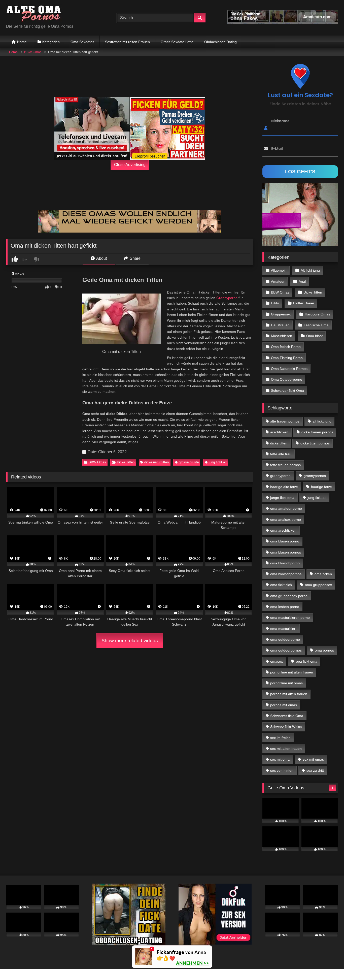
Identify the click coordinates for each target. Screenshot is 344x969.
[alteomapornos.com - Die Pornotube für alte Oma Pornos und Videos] (34, 13)
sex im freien (280, 738)
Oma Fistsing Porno (287, 358)
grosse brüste (189, 462)
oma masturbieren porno (290, 618)
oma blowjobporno (285, 563)
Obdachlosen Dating (220, 42)
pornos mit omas (283, 705)
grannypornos (315, 476)
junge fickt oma (282, 498)
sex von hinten (281, 770)
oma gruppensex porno (288, 596)
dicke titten (278, 443)
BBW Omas (33, 52)
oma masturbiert (283, 629)
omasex (276, 661)
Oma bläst (314, 336)
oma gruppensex (318, 585)
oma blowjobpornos (285, 574)
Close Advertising (130, 165)
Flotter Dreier (303, 303)
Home (22, 42)
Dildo (275, 303)
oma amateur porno (286, 508)
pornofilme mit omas (286, 683)
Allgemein (279, 270)
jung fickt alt (218, 462)
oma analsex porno (285, 520)
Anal (302, 281)
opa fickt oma (306, 661)
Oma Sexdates (82, 42)
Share (135, 258)
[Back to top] (328, 954)
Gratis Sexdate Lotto (177, 42)
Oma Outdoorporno (286, 379)
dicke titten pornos (315, 443)
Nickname (280, 120)
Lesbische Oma (316, 325)
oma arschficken (283, 530)
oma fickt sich (281, 585)
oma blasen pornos (285, 552)
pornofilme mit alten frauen (291, 672)
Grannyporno (226, 298)
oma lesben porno (284, 607)
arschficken (279, 432)
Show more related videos (129, 640)
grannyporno (280, 476)
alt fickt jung (322, 421)
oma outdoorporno (285, 639)
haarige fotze (321, 487)
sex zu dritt (315, 770)
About (101, 258)
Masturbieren (281, 336)
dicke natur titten (156, 462)
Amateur (278, 281)
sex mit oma (280, 759)
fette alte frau (280, 454)
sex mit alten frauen (286, 749)
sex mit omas (313, 759)
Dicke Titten (125, 462)
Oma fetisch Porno (286, 347)
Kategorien (51, 42)
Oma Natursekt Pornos (289, 369)
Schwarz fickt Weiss (286, 727)
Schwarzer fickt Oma (287, 391)
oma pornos (324, 650)
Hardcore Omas (317, 314)
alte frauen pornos (284, 421)
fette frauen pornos (285, 465)
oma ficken (323, 574)
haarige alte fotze (284, 487)
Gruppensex (281, 314)
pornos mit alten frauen (288, 694)
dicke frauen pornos (317, 432)
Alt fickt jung (310, 270)
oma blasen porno (284, 541)
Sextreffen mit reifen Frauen (127, 42)
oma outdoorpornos (286, 650)
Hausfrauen (280, 325)
